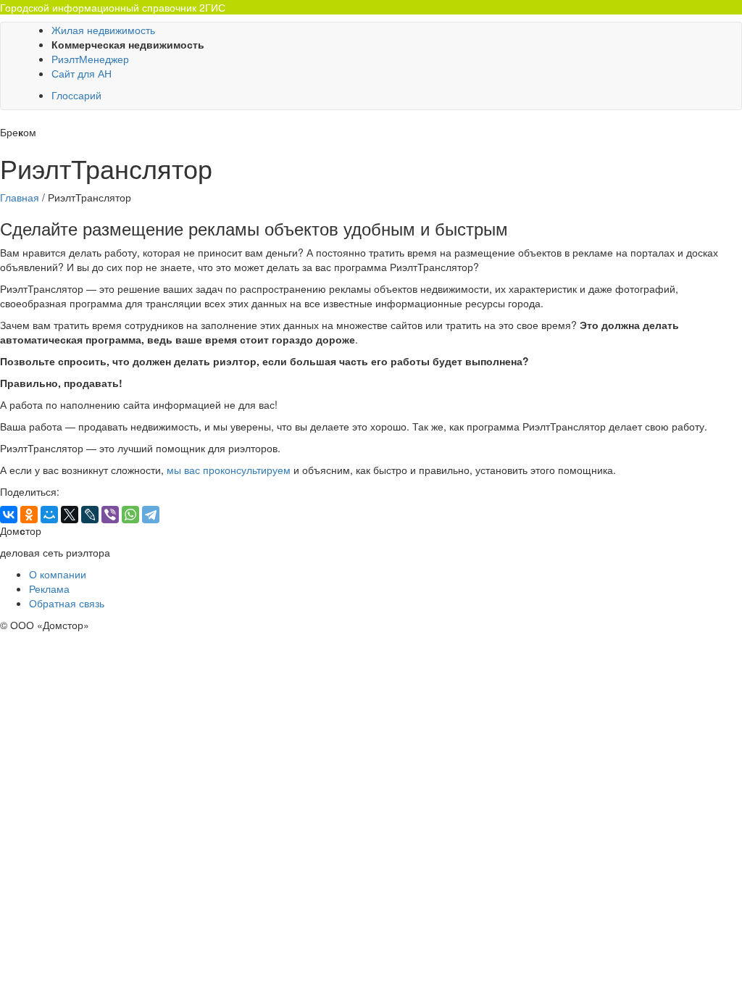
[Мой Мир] (49, 514)
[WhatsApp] (130, 514)
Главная (19, 197)
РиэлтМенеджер (90, 58)
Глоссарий (76, 95)
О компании (57, 574)
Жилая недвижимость (103, 29)
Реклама (49, 588)
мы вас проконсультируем (229, 469)
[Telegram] (150, 514)
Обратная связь (66, 603)
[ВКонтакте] (8, 514)
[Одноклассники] (29, 514)
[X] (69, 514)
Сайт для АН (81, 73)
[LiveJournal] (90, 514)
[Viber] (110, 514)
